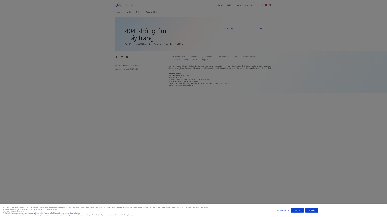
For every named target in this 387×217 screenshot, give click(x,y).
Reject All (297, 210)
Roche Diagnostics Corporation (15, 211)
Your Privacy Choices (283, 210)
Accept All (312, 210)
